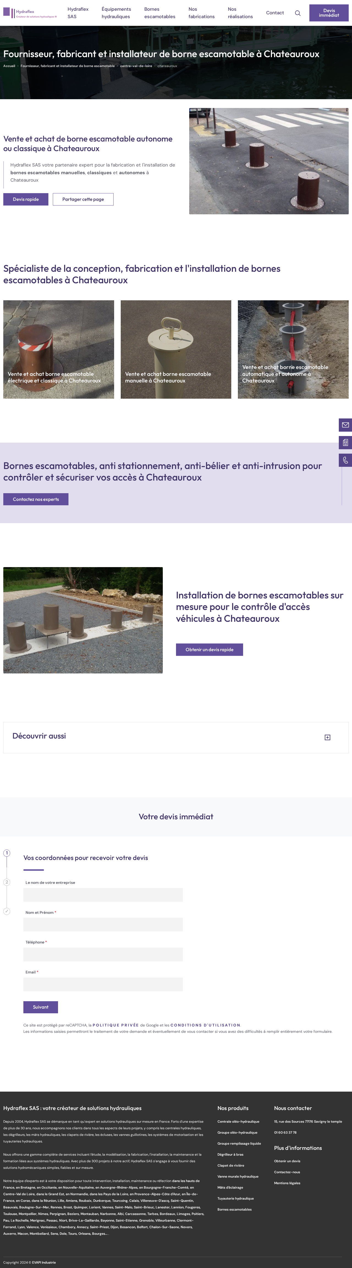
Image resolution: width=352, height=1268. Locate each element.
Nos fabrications (202, 12)
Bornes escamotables (159, 12)
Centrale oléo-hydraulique (238, 1121)
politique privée (116, 1025)
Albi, (121, 1214)
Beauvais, (11, 1207)
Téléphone (36, 942)
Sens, (55, 1233)
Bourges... (100, 1233)
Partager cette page (83, 199)
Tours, (73, 1233)
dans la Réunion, (45, 1200)
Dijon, (115, 1227)
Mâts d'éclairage (230, 1187)
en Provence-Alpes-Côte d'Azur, (156, 1194)
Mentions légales (287, 1183)
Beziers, (74, 1214)
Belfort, (143, 1227)
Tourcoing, (120, 1200)
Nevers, (187, 1227)
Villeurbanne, (166, 1220)
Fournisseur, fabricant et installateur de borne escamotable (68, 66)
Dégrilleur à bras (230, 1154)
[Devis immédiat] (345, 442)
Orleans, (85, 1233)
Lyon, (22, 1227)
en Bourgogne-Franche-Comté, (164, 1187)
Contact (275, 12)
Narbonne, (108, 1214)
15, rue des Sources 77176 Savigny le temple (308, 1121)
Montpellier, (28, 1214)
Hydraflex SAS (78, 12)
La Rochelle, (20, 1220)
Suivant (40, 1007)
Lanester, (163, 1207)
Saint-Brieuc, (145, 1207)
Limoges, (184, 1214)
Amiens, (72, 1200)
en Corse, (24, 1200)
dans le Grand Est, (51, 1194)
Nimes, (44, 1214)
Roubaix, (86, 1200)
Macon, (24, 1233)
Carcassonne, (136, 1214)
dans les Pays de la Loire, (110, 1194)
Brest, (69, 1207)
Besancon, (128, 1227)
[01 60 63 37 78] (345, 460)
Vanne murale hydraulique (238, 1176)
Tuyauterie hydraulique (236, 1198)
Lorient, (95, 1207)
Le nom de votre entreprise (50, 882)
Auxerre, (10, 1233)
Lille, (62, 1200)
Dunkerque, (102, 1200)
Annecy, (83, 1227)
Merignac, (38, 1220)
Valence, (33, 1227)
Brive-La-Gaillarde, (85, 1220)
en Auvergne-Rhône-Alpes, (117, 1187)
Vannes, (108, 1207)
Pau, (7, 1220)
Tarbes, (153, 1214)
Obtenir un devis (287, 1161)
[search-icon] (298, 12)
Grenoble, (147, 1220)
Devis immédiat (329, 12)
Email (32, 972)
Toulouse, (11, 1214)
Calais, (135, 1200)
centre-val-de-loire (136, 66)
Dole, (64, 1233)
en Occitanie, (47, 1187)
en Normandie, (78, 1194)
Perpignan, (58, 1214)
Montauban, (90, 1214)
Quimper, (81, 1207)
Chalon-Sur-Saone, (165, 1227)
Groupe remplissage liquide (239, 1143)
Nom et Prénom (41, 912)
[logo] (30, 12)
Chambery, (68, 1227)
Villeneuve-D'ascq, (156, 1200)
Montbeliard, (40, 1233)
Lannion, (178, 1207)
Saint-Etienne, (127, 1220)
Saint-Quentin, (182, 1200)
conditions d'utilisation (205, 1025)
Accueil (9, 66)
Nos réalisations (240, 12)
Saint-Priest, (100, 1227)
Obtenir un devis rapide (209, 650)
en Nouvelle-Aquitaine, (76, 1187)
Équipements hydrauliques (116, 12)
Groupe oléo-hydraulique (237, 1132)
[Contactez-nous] (345, 425)
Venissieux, (49, 1227)
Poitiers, (198, 1214)
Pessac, (52, 1220)
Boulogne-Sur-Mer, (35, 1207)
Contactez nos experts (36, 499)
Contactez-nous (287, 1172)
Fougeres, (193, 1207)
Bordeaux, (168, 1214)
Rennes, (57, 1207)
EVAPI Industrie (44, 1262)
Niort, (64, 1220)
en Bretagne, (26, 1187)
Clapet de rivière (231, 1165)
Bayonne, (108, 1220)
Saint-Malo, (124, 1207)
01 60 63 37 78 (285, 1132)
